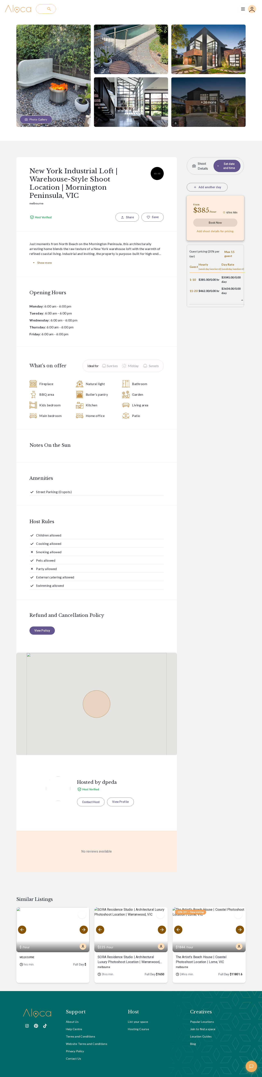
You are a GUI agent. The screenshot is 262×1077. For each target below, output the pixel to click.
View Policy (42, 630)
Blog (193, 1043)
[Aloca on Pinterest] (36, 1026)
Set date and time (229, 166)
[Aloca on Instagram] (27, 1026)
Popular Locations (202, 1021)
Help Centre (74, 1029)
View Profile (120, 801)
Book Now (215, 222)
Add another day (210, 187)
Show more (44, 262)
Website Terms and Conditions (86, 1043)
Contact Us (73, 1058)
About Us (72, 1021)
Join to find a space (203, 1029)
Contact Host (90, 802)
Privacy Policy (75, 1051)
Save (155, 217)
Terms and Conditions (80, 1036)
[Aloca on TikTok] (45, 1026)
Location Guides (201, 1036)
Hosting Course (138, 1029)
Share (130, 217)
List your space (138, 1021)
